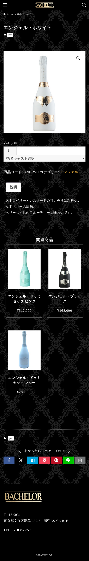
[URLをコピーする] (80, 460)
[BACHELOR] (44, 5)
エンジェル (69, 172)
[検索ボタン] (84, 5)
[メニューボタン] (5, 5)
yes (10, 34)
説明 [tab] (13, 187)
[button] (78, 58)
